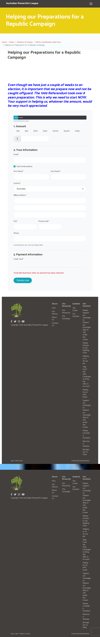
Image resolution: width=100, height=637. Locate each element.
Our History (55, 313)
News (12, 42)
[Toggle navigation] (91, 3)
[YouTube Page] (23, 322)
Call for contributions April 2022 (48, 42)
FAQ (53, 308)
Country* (17, 183)
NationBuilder (84, 461)
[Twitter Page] (15, 322)
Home (4, 42)
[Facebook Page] (11, 322)
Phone (16, 233)
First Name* (18, 171)
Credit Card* (18, 259)
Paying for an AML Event (85, 393)
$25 (18, 131)
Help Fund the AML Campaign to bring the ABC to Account (87, 376)
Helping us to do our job (86, 359)
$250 (45, 131)
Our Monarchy (66, 311)
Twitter (21, 633)
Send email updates (24, 166)
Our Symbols (75, 315)
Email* (16, 154)
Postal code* (43, 221)
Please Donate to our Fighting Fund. (86, 347)
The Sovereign (66, 317)
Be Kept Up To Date (86, 452)
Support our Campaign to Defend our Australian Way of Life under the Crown (87, 414)
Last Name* (55, 171)
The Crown (75, 309)
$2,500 (67, 131)
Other (77, 131)
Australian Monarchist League (22, 3)
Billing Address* (20, 195)
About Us (54, 318)
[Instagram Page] (19, 322)
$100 (36, 131)
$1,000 (55, 131)
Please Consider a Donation (86, 434)
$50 (26, 131)
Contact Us (55, 324)
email (21, 461)
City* (15, 221)
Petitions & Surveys (25, 42)
